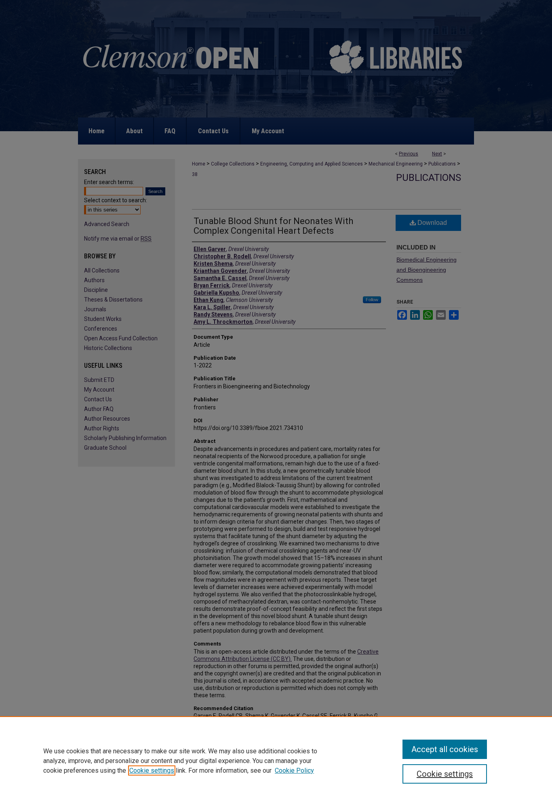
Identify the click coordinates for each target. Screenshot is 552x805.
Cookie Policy (294, 770)
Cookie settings (151, 770)
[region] (276, 760)
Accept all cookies (444, 749)
